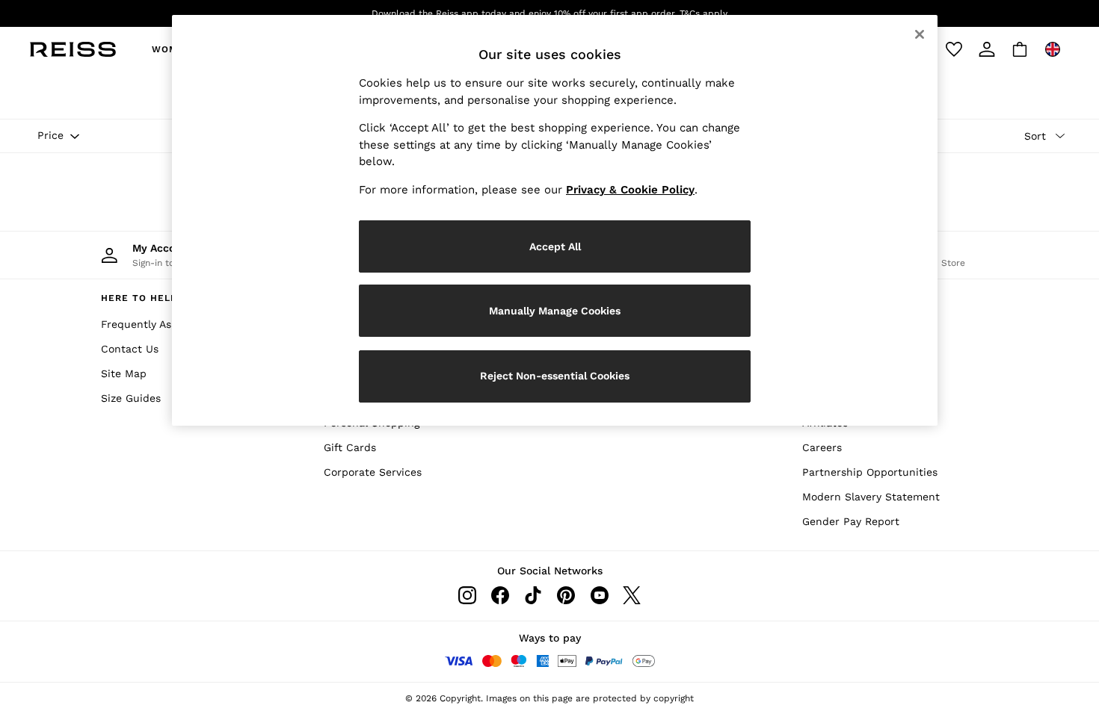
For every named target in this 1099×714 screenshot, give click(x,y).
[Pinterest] (566, 595)
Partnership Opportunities (870, 472)
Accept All (555, 246)
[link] (986, 49)
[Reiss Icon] (73, 49)
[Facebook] (500, 595)
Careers (822, 447)
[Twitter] (631, 595)
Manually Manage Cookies (555, 311)
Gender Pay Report (850, 521)
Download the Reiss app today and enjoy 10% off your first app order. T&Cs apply (549, 13)
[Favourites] (954, 49)
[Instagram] (467, 595)
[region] (555, 220)
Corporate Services (373, 472)
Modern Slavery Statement (871, 497)
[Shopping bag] (1019, 49)
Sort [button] (1035, 136)
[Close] (919, 34)
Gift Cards (350, 447)
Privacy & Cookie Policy (630, 189)
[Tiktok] (533, 595)
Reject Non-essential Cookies (554, 376)
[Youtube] (598, 595)
